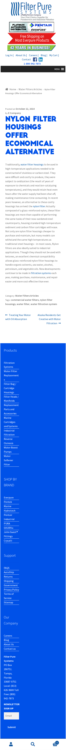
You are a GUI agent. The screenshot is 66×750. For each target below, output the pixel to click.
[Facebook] (35, 59)
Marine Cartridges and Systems (11, 422)
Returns (8, 576)
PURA (7, 523)
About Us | (21, 55)
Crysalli (8, 540)
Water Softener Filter (8, 460)
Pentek (8, 501)
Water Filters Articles (30, 89)
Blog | (44, 55)
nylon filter (39, 206)
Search (33, 744)
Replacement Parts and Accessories (11, 409)
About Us (9, 644)
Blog (6, 640)
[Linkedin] (41, 59)
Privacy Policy (11, 589)
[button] (57, 69)
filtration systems (41, 273)
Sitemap (8, 602)
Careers (8, 635)
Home (12, 89)
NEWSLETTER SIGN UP (12, 706)
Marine (7, 506)
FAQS (6, 567)
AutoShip (9, 572)
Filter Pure (33, 26)
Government (11, 585)
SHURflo (8, 527)
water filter (23, 304)
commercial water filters (25, 299)
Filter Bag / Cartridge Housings (10, 388)
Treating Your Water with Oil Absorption (18, 317)
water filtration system (44, 304)
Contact (26, 59)
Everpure (9, 497)
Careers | (34, 55)
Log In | (9, 55)
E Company (14, 113)
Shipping (9, 581)
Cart (51, 741)
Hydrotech (9, 510)
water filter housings (32, 164)
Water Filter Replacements (11, 375)
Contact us (10, 648)
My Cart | (54, 55)
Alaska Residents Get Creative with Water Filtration (49, 319)
